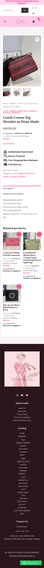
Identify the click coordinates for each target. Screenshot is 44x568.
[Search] (24, 10)
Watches (23, 446)
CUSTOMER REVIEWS (22, 510)
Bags (23, 440)
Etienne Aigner (23, 492)
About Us (22, 408)
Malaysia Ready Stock (18, 111)
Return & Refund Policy (22, 420)
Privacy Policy (22, 414)
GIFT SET (22, 504)
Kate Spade (23, 483)
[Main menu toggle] (4, 21)
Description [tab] (8, 188)
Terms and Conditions (22, 417)
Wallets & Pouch (23, 461)
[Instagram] (36, 8)
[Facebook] (33, 13)
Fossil (23, 489)
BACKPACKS (22, 501)
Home (5, 103)
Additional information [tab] (13, 193)
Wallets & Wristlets (10, 176)
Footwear (23, 452)
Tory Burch (23, 498)
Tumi (23, 495)
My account (22, 411)
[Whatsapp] (33, 8)
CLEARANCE (22, 507)
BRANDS (12, 103)
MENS (22, 455)
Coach (20, 103)
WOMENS (16, 113)
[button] (37, 39)
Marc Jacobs (23, 486)
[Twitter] (27, 395)
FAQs (22, 513)
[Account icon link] (34, 21)
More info (6, 139)
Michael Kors (23, 480)
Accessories (23, 449)
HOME (22, 433)
